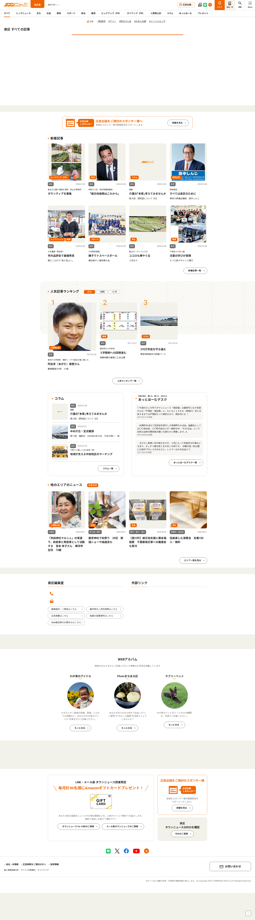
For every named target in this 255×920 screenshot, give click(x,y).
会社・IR (230, 7)
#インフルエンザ (157, 21)
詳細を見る (177, 123)
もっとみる (80, 728)
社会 (49, 13)
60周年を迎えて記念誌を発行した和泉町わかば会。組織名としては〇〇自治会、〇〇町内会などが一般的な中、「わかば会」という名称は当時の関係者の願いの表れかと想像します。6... (169, 428)
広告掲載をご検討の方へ (34, 864)
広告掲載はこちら (59, 616)
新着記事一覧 (194, 270)
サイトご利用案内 (28, 870)
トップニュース (23, 13)
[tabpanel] (72, 337)
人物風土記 (155, 13)
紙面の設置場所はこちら (101, 616)
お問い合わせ (233, 866)
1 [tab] (127, 34)
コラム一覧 (108, 468)
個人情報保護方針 (11, 870)
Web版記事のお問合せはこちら (66, 622)
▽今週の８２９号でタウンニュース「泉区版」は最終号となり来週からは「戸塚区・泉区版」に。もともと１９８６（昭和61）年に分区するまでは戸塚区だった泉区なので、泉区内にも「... (169, 411)
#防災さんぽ (125, 21)
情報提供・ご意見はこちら (64, 609)
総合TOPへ (52, 5)
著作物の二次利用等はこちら (103, 609)
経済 (93, 13)
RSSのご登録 (181, 834)
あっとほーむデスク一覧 (185, 462)
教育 (59, 13)
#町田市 (101, 21)
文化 (39, 13)
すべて (7, 13)
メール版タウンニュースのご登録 (122, 826)
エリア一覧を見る (192, 560)
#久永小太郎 (140, 21)
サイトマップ (43, 870)
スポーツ (71, 13)
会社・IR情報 (12, 864)
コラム (170, 13)
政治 (83, 13)
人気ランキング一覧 (126, 381)
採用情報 (54, 864)
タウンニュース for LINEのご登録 (78, 826)
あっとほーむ (185, 13)
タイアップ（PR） (136, 13)
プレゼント (203, 13)
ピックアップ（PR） (111, 13)
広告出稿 (187, 4)
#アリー (112, 21)
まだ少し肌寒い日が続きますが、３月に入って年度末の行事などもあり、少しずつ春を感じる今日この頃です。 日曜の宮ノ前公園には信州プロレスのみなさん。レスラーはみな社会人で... (169, 446)
